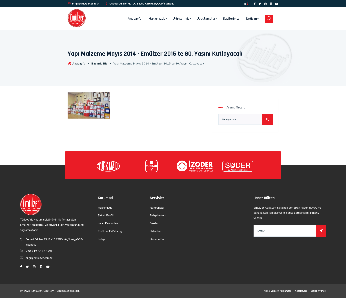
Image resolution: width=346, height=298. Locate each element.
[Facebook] (255, 4)
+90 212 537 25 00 (39, 251)
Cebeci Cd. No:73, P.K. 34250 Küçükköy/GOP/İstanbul (141, 3)
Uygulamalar (206, 18)
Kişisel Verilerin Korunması (277, 291)
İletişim (251, 18)
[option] (108, 166)
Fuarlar (154, 223)
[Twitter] (259, 4)
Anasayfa (134, 18)
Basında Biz (99, 64)
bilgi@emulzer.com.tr (85, 3)
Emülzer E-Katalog (110, 231)
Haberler (155, 231)
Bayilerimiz (231, 18)
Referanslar (157, 208)
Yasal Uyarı (301, 291)
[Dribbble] (270, 4)
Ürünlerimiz (181, 18)
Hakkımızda (157, 18)
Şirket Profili (106, 215)
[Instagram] (265, 4)
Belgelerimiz (158, 215)
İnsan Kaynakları (108, 223)
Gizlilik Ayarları (318, 291)
